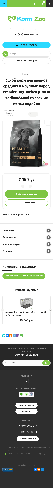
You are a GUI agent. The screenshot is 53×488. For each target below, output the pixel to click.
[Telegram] (14, 335)
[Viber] (17, 335)
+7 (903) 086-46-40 (24, 34)
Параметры (9, 237)
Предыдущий (30, 114)
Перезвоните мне (27, 439)
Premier (9, 113)
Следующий (35, 114)
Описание (8, 230)
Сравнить (47, 123)
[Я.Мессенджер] (3, 335)
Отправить (46, 362)
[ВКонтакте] (7, 335)
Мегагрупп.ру (26, 482)
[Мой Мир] (42, 469)
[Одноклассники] (10, 335)
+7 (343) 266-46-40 (27, 432)
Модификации (11, 244)
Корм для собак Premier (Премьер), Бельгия (24, 276)
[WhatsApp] (21, 335)
